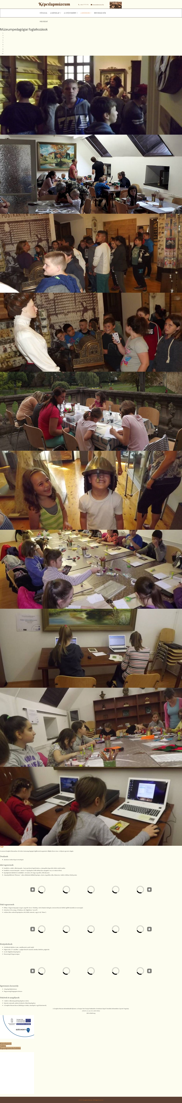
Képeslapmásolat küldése (10, 1048)
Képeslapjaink (6, 1043)
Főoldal (43, 13)
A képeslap (55, 13)
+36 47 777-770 (84, 4)
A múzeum (85, 13)
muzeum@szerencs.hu (98, 4)
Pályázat (44, 21)
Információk (100, 13)
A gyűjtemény (70, 13)
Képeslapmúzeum (54, 4)
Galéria (3, 1045)
